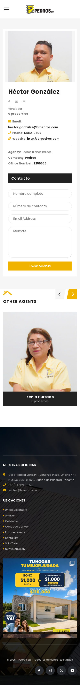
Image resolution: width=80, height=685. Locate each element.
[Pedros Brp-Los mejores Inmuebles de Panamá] (39, 9)
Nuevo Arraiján (15, 549)
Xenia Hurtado (40, 396)
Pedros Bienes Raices (36, 152)
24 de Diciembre (16, 510)
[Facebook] (9, 101)
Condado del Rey (17, 527)
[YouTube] (72, 670)
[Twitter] (61, 670)
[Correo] (16, 101)
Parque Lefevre (15, 532)
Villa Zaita (11, 543)
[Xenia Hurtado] (40, 359)
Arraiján (10, 515)
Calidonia (11, 521)
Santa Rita (11, 538)
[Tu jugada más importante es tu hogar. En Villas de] (40, 595)
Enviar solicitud (40, 266)
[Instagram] (24, 101)
